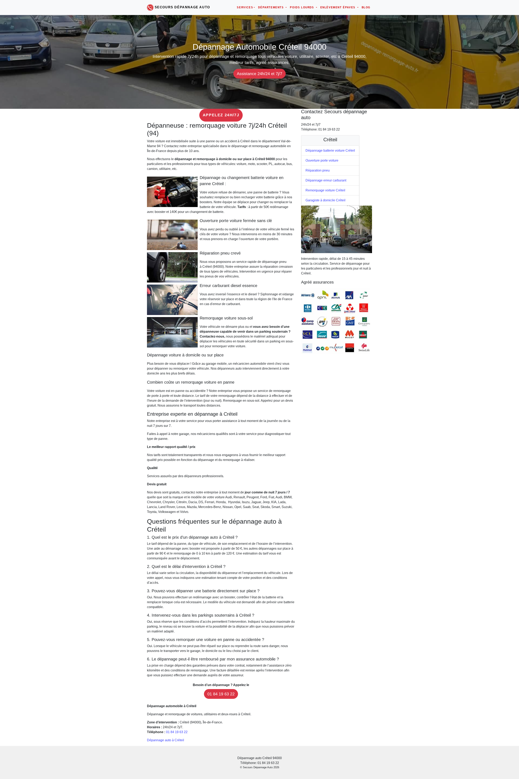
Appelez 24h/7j (221, 115)
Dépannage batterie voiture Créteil (330, 150)
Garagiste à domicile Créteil (325, 200)
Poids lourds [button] (302, 7)
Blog (366, 7)
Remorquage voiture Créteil (325, 190)
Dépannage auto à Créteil (165, 740)
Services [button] (245, 7)
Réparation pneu (318, 170)
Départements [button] (271, 7)
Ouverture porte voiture (322, 160)
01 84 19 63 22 (221, 694)
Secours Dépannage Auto (182, 7)
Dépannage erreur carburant (326, 180)
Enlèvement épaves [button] (338, 7)
